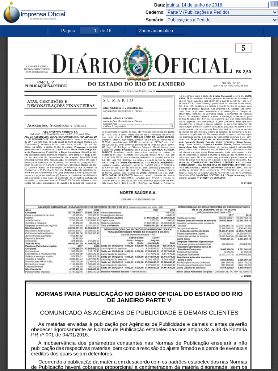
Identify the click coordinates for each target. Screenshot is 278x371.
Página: (68, 30)
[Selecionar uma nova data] (274, 5)
